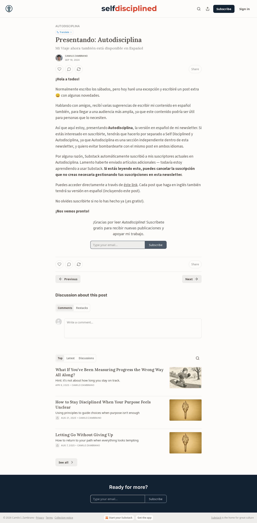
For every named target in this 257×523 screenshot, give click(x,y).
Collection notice (64, 517)
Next (189, 279)
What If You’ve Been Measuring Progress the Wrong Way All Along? (109, 372)
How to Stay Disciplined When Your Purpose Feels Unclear (103, 405)
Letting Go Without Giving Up (84, 434)
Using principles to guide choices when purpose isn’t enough (97, 413)
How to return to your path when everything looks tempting (97, 440)
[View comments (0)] (69, 69)
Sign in (244, 9)
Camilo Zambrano (76, 55)
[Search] (199, 9)
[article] (128, 379)
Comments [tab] (65, 308)
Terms (49, 517)
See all (63, 462)
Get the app (145, 517)
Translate (64, 32)
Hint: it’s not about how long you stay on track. (87, 380)
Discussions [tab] (86, 358)
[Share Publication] (208, 9)
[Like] (59, 69)
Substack (216, 517)
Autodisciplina (67, 26)
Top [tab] (60, 358)
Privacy (40, 517)
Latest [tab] (70, 358)
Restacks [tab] (82, 308)
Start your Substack (120, 517)
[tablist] (72, 308)
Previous (70, 279)
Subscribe (223, 9)
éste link (131, 185)
